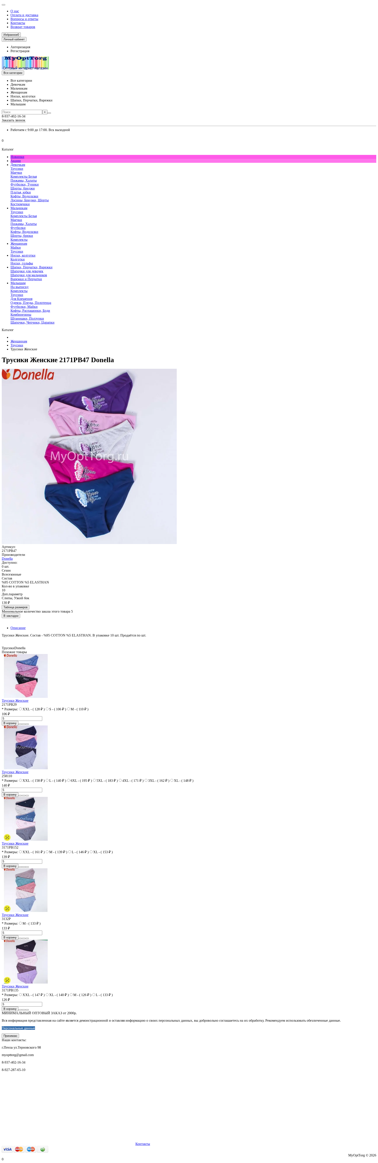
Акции (15, 161)
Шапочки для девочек (26, 271)
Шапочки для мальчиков (28, 275)
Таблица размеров (16, 607)
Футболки (18, 228)
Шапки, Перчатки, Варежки (31, 267)
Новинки (17, 157)
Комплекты (19, 239)
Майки (15, 247)
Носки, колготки (22, 255)
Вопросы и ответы (24, 19)
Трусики (16, 168)
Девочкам (17, 165)
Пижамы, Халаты (23, 180)
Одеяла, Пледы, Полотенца (30, 303)
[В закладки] (23, 724)
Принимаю (10, 1035)
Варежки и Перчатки (26, 279)
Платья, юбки (20, 192)
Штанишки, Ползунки (27, 318)
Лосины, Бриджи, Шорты (29, 200)
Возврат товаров (22, 27)
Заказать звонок (13, 120)
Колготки (17, 259)
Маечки (16, 172)
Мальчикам (18, 208)
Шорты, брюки (21, 236)
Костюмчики (20, 204)
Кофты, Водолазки (24, 196)
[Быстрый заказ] (20, 724)
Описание (18, 628)
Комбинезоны (20, 314)
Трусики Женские (15, 700)
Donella (7, 558)
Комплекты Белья (23, 176)
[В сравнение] (27, 724)
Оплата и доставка (24, 15)
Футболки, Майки (24, 306)
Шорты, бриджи (22, 188)
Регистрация (19, 51)
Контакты (17, 23)
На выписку (19, 287)
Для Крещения (21, 299)
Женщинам (18, 243)
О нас (14, 11)
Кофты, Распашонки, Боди (30, 310)
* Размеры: (10, 709)
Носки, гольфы (21, 263)
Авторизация (20, 47)
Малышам (18, 283)
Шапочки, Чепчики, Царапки (32, 322)
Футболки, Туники (24, 184)
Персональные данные (18, 1028)
